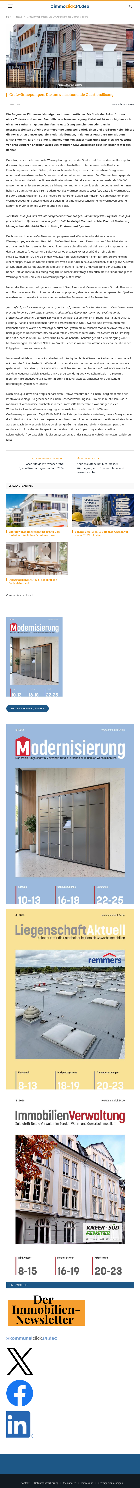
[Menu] (10, 6)
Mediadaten (69, 1483)
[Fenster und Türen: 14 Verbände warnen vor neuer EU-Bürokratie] (103, 510)
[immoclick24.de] (70, 6)
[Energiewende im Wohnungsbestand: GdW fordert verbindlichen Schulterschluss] (37, 510)
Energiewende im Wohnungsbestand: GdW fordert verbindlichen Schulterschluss (34, 533)
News (114, 104)
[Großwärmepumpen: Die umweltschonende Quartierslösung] (70, 56)
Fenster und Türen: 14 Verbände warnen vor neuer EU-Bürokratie (101, 533)
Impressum (87, 1483)
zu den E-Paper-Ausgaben (27, 708)
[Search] (130, 6)
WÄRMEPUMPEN (126, 104)
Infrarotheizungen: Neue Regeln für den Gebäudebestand (33, 581)
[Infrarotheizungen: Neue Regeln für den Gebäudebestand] (37, 558)
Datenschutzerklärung (46, 1483)
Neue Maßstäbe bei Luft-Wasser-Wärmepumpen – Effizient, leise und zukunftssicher (100, 468)
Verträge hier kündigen (110, 1483)
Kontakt (25, 1483)
